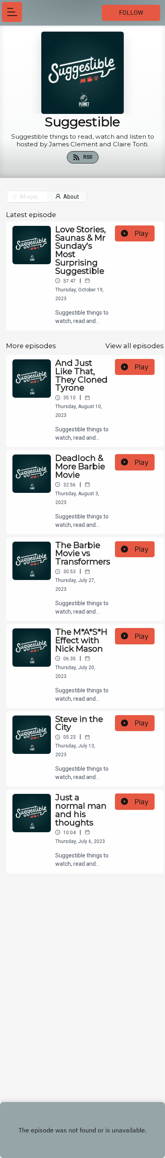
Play (142, 233)
